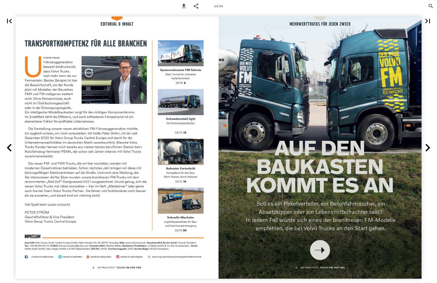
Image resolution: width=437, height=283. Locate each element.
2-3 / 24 (218, 6)
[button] (184, 6)
